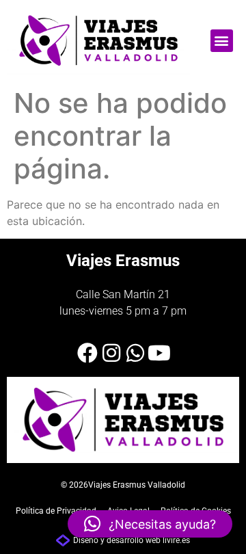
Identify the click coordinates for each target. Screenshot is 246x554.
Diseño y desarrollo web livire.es (131, 540)
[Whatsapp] (135, 353)
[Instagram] (111, 353)
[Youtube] (159, 353)
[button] (221, 40)
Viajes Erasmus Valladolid (136, 485)
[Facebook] (87, 353)
